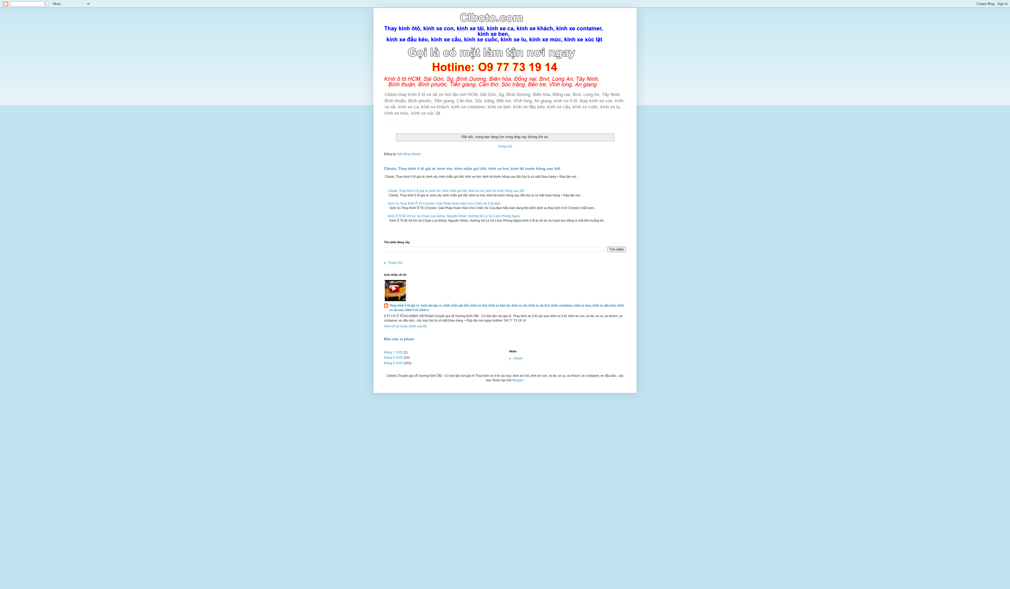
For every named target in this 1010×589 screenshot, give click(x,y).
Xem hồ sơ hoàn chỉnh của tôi (405, 326)
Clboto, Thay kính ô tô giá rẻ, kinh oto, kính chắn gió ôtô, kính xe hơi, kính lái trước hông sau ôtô (472, 168)
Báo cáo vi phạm (399, 339)
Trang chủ (505, 146)
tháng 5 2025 (393, 363)
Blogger (517, 380)
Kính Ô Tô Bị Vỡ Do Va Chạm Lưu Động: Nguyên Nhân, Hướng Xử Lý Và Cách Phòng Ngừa (454, 216)
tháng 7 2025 (393, 352)
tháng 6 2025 (393, 357)
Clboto (518, 358)
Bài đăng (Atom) (409, 154)
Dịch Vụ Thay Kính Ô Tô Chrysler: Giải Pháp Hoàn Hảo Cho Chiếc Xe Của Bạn (444, 203)
